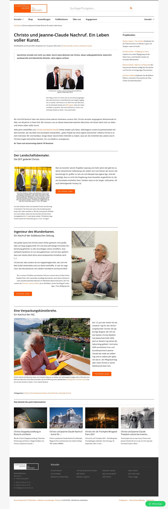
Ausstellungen (44, 19)
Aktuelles (70, 46)
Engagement (91, 19)
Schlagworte (123, 500)
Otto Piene (106, 477)
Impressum (150, 500)
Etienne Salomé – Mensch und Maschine (136, 65)
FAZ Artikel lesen (102, 374)
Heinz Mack (133, 470)
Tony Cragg (132, 477)
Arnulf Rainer (56, 470)
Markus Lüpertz (83, 477)
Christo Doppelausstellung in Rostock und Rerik (27, 433)
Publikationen (61, 19)
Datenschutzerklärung (137, 500)
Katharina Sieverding (59, 477)
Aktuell (63, 46)
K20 (27, 216)
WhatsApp (157, 503)
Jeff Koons (81, 474)
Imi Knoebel (56, 474)
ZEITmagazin (70, 105)
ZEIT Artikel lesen (65, 191)
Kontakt (148, 19)
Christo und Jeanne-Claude (83, 46)
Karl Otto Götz (134, 474)
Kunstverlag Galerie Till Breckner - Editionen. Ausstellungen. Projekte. (37, 500)
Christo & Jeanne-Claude (38, 393)
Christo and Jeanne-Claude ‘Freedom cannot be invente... (134, 433)
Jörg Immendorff (109, 474)
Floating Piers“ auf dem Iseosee (77, 379)
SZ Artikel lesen (23, 294)
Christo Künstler (52, 393)
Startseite (17, 25)
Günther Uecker (108, 470)
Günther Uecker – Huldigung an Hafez (136, 51)
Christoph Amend (65, 393)
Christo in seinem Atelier (30, 283)
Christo (26, 393)
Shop (30, 19)
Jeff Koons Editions (129, 75)
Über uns (77, 19)
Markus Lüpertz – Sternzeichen (133, 41)
